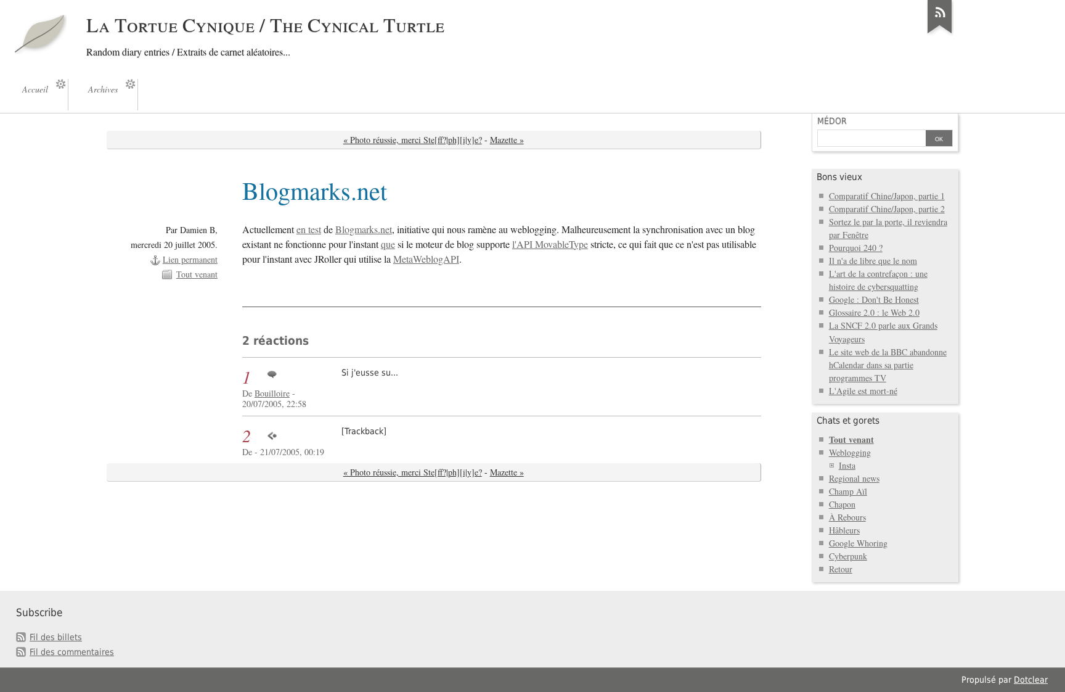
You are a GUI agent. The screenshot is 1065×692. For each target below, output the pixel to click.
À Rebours (847, 517)
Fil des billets (56, 637)
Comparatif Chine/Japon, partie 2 (887, 209)
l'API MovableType (550, 244)
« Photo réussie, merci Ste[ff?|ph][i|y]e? (412, 140)
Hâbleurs (844, 530)
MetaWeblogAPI (426, 259)
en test (308, 229)
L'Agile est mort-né (863, 391)
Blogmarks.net (363, 229)
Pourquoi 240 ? (856, 247)
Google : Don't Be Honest (874, 299)
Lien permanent (190, 259)
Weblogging (850, 452)
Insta (847, 465)
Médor (832, 121)
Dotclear (1031, 680)
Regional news (854, 478)
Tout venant (197, 274)
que (388, 244)
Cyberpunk (848, 556)
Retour (840, 569)
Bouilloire (272, 393)
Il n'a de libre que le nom (873, 260)
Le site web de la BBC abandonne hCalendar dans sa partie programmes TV (888, 365)
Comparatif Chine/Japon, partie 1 (887, 196)
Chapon (842, 504)
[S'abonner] (939, 33)
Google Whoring (858, 543)
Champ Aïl (848, 491)
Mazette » (507, 140)
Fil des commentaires (72, 652)
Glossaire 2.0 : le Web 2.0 (874, 312)
